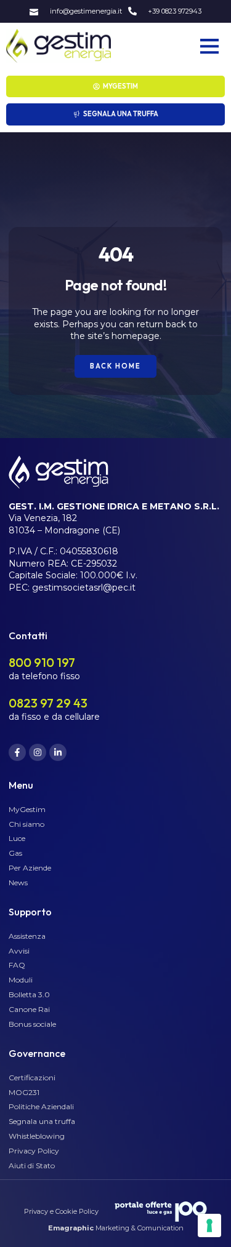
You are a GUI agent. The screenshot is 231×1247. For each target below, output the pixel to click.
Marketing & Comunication (116, 1228)
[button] (209, 46)
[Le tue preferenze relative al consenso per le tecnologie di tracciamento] (209, 1225)
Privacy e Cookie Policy (61, 1211)
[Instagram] (37, 752)
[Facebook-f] (17, 752)
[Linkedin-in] (58, 752)
